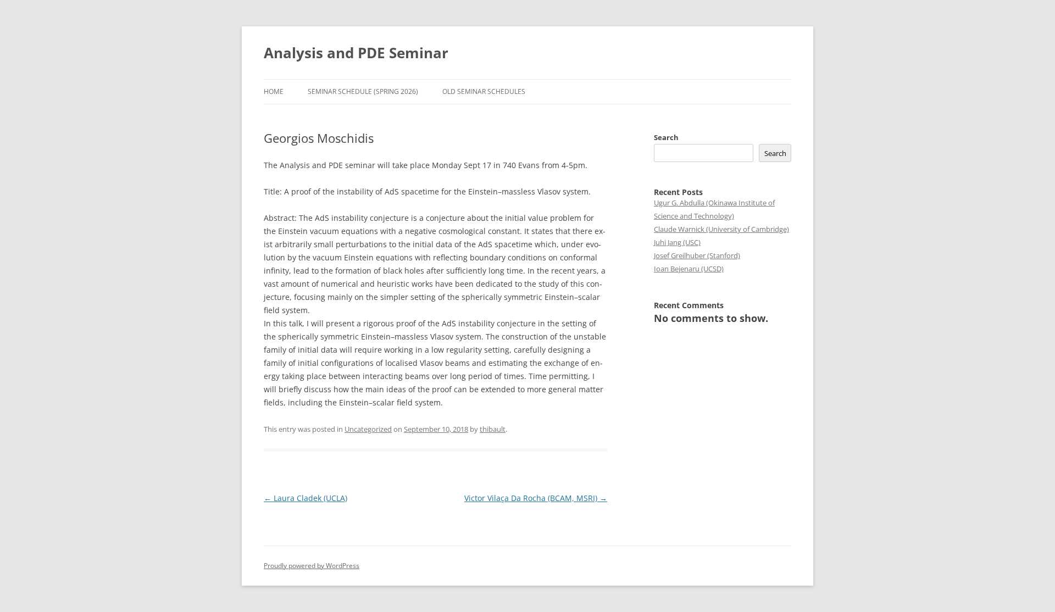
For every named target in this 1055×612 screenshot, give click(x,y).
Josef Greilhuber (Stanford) (697, 255)
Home (274, 91)
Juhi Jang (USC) (677, 242)
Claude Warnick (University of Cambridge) (721, 229)
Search (666, 137)
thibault (493, 429)
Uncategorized (368, 429)
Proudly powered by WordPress (311, 565)
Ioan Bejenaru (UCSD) (689, 269)
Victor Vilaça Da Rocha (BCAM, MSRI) (535, 498)
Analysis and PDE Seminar (356, 53)
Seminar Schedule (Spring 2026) (363, 91)
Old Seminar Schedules (483, 91)
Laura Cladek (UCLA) (305, 498)
